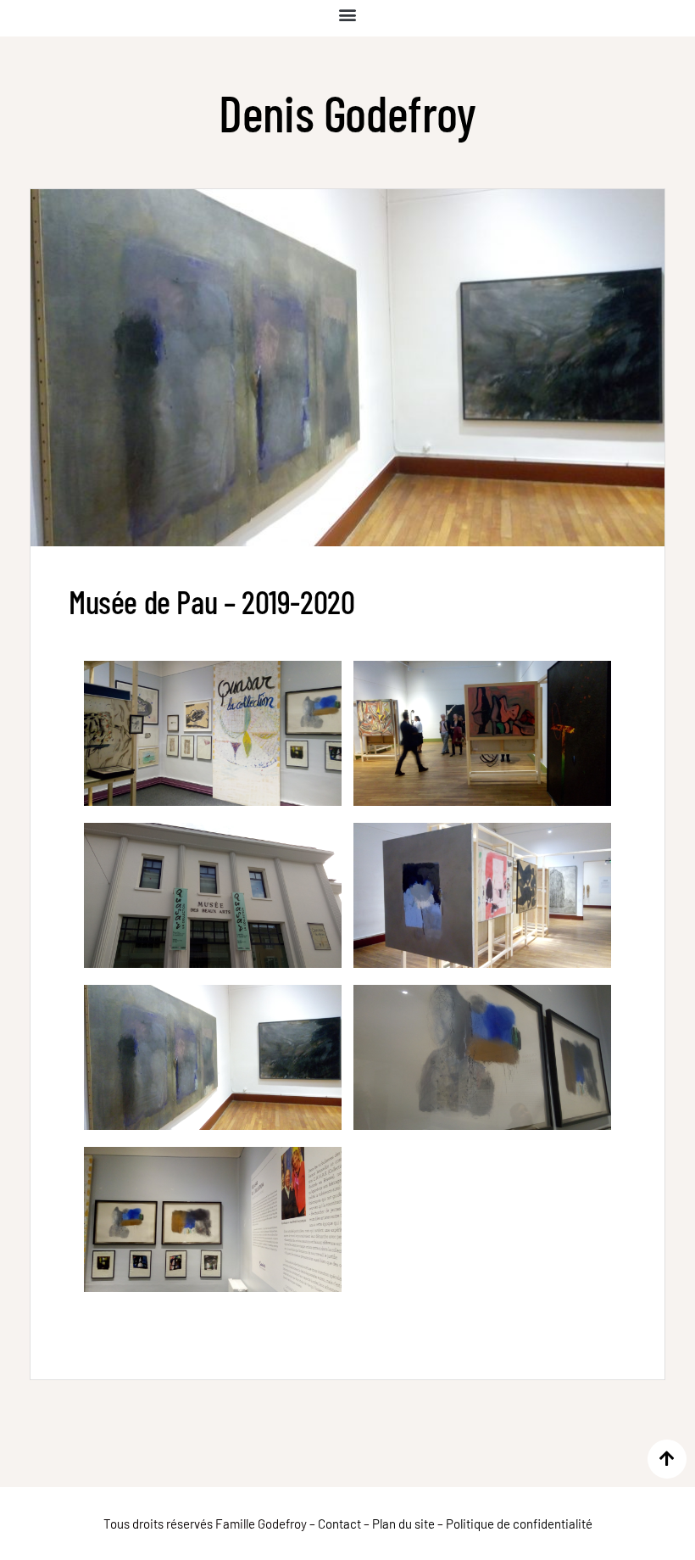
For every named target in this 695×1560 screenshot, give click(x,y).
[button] (348, 14)
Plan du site (403, 1523)
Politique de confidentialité (519, 1523)
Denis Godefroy (347, 112)
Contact (339, 1523)
